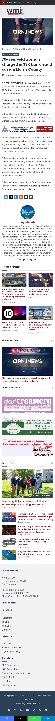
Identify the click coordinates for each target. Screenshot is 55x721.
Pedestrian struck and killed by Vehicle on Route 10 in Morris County (14, 325)
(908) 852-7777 (21, 593)
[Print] (31, 197)
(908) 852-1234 (30, 596)
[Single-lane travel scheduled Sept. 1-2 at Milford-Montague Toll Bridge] (9, 555)
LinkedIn (6, 629)
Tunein (5, 622)
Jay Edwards (9, 75)
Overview (7, 643)
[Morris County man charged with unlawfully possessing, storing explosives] (9, 542)
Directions (7, 681)
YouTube (6, 625)
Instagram (7, 618)
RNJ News (17, 49)
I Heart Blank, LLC (33, 704)
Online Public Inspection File (16, 673)
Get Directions (9, 584)
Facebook (7, 610)
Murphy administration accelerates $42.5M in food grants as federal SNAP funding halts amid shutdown (13, 294)
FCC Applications (10, 669)
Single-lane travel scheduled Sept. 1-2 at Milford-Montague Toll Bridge (35, 553)
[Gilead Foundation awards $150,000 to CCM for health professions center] (41, 313)
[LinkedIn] (16, 197)
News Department (32, 49)
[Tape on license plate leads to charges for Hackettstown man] (41, 280)
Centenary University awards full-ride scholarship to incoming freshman (24, 503)
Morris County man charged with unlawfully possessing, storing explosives (33, 542)
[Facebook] (6, 197)
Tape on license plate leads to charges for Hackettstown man (39, 292)
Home (7, 49)
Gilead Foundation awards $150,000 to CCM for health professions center (40, 326)
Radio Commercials (11, 647)
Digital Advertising (11, 651)
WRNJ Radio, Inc (44, 695)
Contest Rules (9, 677)
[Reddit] (21, 197)
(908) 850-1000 (17, 590)
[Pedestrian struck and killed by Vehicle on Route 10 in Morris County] (14, 313)
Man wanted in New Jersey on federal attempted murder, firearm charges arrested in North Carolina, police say (35, 517)
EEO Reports (8, 665)
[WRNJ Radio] (15, 11)
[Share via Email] (26, 197)
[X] (11, 197)
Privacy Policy (9, 685)
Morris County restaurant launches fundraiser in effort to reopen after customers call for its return (34, 529)
